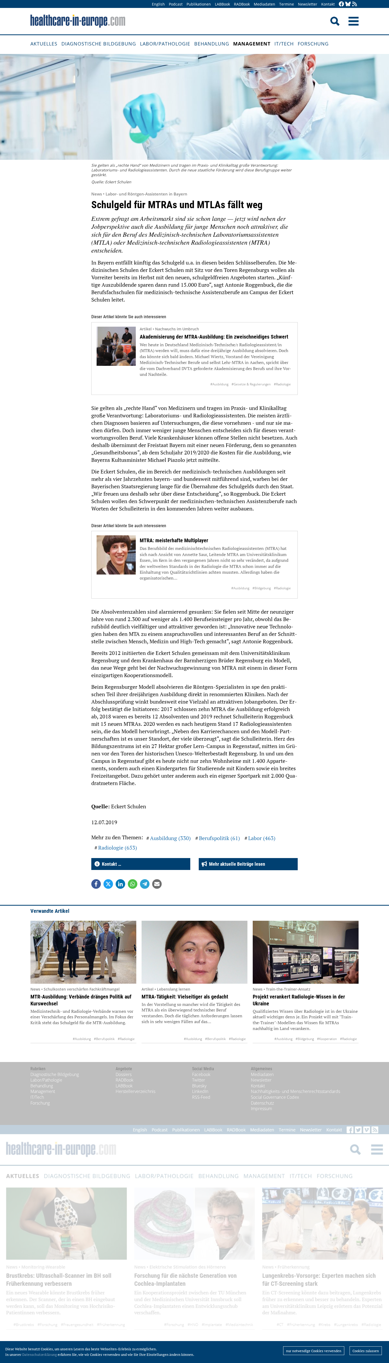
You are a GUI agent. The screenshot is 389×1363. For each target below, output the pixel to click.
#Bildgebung (261, 588)
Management (251, 43)
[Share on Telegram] (145, 884)
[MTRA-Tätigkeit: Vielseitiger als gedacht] (194, 952)
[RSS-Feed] (354, 4)
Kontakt (328, 4)
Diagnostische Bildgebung (98, 43)
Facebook (201, 1074)
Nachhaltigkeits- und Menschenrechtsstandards (295, 1091)
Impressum (261, 1108)
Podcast (176, 4)
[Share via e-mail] (157, 884)
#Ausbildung (219, 384)
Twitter (198, 1080)
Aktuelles (43, 43)
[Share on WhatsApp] (132, 884)
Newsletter (307, 4)
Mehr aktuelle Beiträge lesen (236, 864)
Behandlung (211, 43)
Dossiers (124, 1074)
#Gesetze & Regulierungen (251, 384)
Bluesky (199, 1086)
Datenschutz (262, 1103)
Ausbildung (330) (170, 838)
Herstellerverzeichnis (135, 1091)
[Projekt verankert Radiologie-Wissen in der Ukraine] (306, 952)
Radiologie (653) (117, 847)
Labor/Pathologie (165, 43)
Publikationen (199, 4)
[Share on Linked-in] (120, 884)
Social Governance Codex (275, 1097)
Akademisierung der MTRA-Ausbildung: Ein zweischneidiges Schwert (214, 337)
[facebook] (341, 4)
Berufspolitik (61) (219, 838)
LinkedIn (200, 1091)
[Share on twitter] (108, 884)
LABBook (222, 4)
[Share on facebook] (96, 884)
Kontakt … (110, 864)
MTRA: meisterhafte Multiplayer (174, 540)
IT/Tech (284, 43)
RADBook (242, 4)
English (158, 4)
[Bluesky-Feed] (348, 4)
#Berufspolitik (104, 1039)
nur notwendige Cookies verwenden (313, 1350)
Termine (286, 4)
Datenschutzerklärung (39, 1354)
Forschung (313, 43)
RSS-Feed (201, 1097)
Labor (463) (261, 838)
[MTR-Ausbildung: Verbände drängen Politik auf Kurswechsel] (83, 952)
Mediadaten (264, 4)
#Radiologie (282, 384)
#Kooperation (327, 1039)
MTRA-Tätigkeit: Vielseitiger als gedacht (185, 996)
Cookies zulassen (365, 1350)
